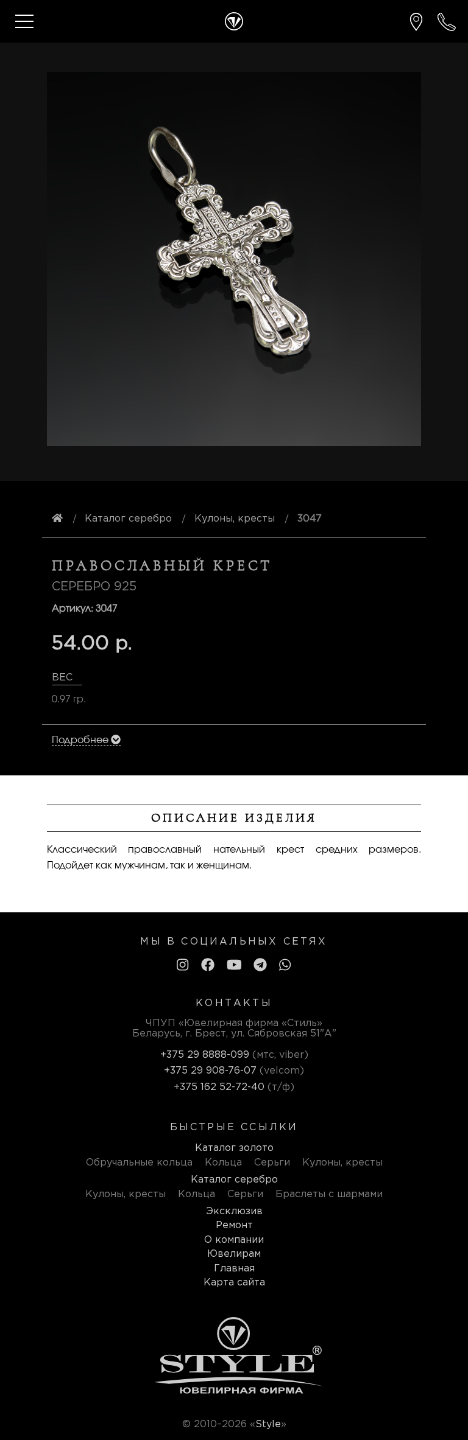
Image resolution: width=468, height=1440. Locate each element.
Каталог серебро (234, 1179)
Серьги (272, 1162)
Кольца (223, 1162)
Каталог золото (234, 1148)
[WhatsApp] (285, 966)
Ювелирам (234, 1254)
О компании (234, 1240)
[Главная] (234, 21)
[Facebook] (207, 966)
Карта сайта (234, 1282)
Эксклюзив (234, 1211)
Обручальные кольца (139, 1162)
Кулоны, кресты (342, 1162)
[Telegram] (260, 966)
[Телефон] (446, 22)
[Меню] (24, 21)
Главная (234, 1268)
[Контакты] (416, 22)
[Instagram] (182, 966)
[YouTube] (234, 966)
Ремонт (234, 1225)
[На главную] (57, 518)
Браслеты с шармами (329, 1194)
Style (268, 1424)
